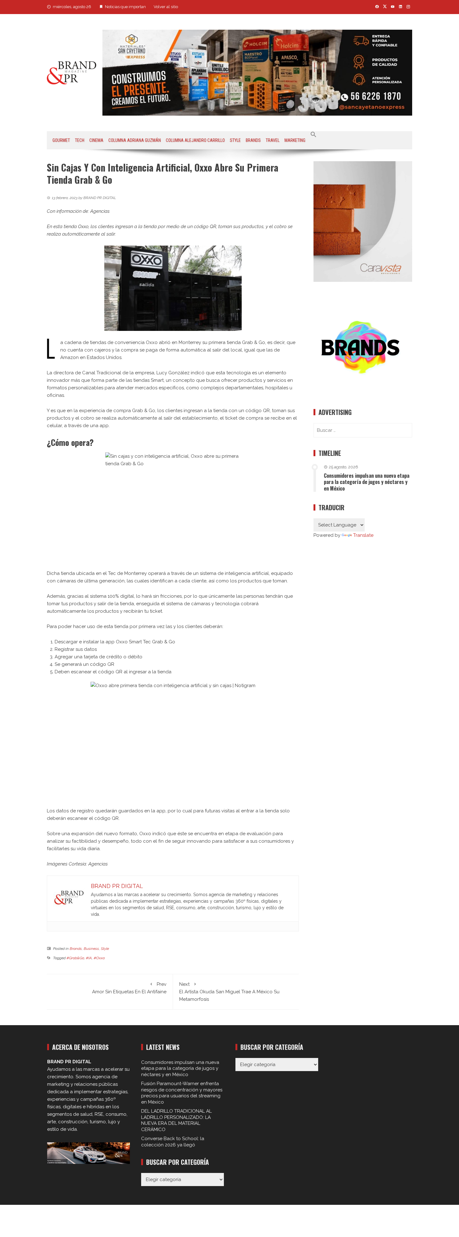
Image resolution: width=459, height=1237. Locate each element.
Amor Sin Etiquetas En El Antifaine (129, 988)
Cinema (96, 140)
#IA (89, 958)
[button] (313, 134)
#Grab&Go (75, 958)
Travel (272, 140)
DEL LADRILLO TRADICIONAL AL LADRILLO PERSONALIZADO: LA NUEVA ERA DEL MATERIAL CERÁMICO (176, 1120)
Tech (79, 140)
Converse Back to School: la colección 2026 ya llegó (172, 1142)
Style (235, 140)
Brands (253, 140)
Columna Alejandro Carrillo (195, 140)
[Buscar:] (362, 430)
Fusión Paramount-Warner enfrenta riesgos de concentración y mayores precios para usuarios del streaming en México (181, 1093)
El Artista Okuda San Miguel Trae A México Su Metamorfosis (229, 991)
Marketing (294, 140)
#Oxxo (99, 958)
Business (91, 948)
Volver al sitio (166, 6)
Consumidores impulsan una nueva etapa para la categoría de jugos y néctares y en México (366, 482)
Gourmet (61, 140)
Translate (363, 535)
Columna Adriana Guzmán (134, 140)
